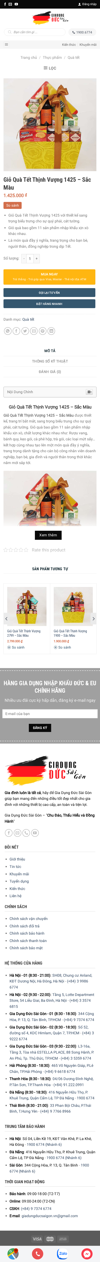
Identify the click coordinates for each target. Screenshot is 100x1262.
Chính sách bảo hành (27, 933)
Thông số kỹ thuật (50, 361)
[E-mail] (10, 4)
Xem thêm (48, 535)
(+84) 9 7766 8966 (55, 1111)
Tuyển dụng (19, 881)
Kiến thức (69, 44)
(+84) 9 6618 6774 (60, 1071)
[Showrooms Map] (13, 1253)
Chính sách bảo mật (26, 948)
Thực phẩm (52, 57)
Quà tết (74, 57)
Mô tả (50, 351)
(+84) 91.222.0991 (68, 1085)
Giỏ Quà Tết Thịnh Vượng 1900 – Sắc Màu (70, 633)
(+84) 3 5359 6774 (76, 1058)
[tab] (50, 351)
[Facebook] (5, 4)
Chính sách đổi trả (25, 926)
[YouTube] (16, 4)
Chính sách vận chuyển (29, 918)
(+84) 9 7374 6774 (79, 1020)
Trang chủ (28, 57)
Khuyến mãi (88, 44)
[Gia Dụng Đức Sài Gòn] (49, 18)
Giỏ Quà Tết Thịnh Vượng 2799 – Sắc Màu (23, 633)
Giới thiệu (17, 859)
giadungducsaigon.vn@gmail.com (50, 1216)
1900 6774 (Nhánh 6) (44, 1144)
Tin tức (15, 866)
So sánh (12, 205)
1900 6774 (85, 1098)
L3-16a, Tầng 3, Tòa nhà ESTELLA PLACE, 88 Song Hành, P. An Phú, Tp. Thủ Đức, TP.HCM (52, 1052)
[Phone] (38, 1253)
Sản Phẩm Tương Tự (50, 569)
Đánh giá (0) (50, 372)
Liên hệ (15, 896)
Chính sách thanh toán (28, 941)
